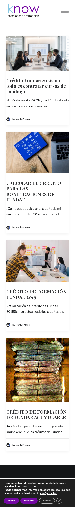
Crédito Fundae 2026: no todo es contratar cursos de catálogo (36, 86)
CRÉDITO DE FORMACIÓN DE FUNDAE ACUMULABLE (36, 414)
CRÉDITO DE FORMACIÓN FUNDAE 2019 (36, 294)
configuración (48, 493)
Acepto (11, 500)
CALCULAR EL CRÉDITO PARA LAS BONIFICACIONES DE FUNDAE (33, 191)
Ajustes (47, 500)
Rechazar (29, 500)
